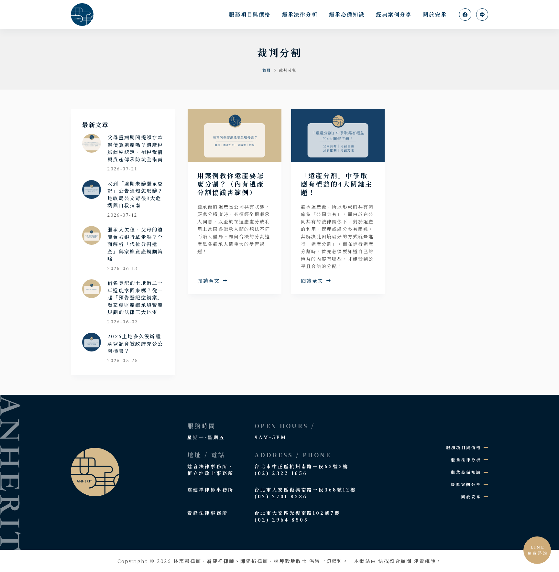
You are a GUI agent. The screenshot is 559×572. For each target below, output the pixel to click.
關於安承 (435, 14)
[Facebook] (465, 14)
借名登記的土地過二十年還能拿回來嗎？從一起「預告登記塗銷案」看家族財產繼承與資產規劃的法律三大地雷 (135, 297)
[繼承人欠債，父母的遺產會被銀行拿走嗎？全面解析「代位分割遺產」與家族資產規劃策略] (91, 235)
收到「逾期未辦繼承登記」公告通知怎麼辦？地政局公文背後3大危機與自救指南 (135, 194)
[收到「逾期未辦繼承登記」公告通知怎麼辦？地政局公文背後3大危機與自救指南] (91, 189)
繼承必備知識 (347, 14)
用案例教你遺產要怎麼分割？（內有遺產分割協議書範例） (230, 184)
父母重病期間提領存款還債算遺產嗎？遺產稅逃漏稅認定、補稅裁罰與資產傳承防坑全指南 (135, 148)
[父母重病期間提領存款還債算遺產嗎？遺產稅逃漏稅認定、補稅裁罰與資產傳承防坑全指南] (91, 143)
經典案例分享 (393, 14)
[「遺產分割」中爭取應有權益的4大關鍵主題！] (338, 135)
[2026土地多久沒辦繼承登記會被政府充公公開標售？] (91, 342)
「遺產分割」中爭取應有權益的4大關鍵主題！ (337, 184)
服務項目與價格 (250, 14)
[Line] (482, 14)
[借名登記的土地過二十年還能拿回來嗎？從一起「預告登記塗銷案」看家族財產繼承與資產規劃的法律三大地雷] (91, 288)
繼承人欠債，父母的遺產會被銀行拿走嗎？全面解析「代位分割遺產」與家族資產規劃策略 (135, 244)
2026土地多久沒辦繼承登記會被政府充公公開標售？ (135, 343)
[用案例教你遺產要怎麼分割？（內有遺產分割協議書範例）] (234, 135)
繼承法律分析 (300, 14)
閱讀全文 (208, 281)
